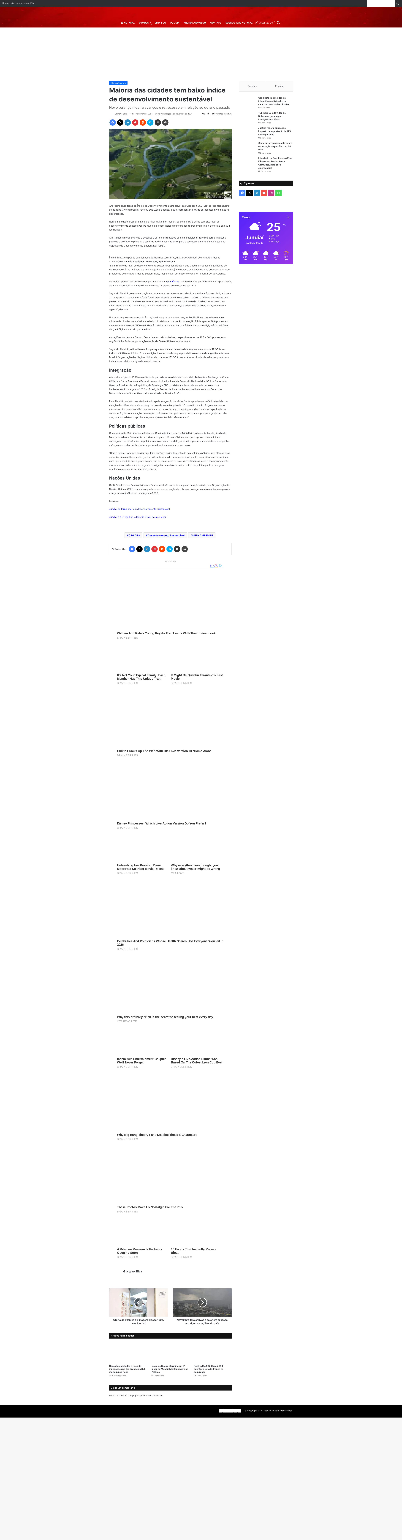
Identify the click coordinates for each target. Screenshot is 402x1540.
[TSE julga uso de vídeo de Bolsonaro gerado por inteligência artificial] (247, 117)
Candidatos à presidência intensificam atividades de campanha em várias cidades (273, 101)
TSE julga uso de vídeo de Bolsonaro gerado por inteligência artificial (272, 116)
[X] (120, 122)
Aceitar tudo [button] (390, 1534)
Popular (279, 86)
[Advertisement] (201, 54)
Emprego (160, 22)
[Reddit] (143, 122)
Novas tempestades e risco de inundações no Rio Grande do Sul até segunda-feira (127, 1377)
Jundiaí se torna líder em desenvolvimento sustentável (139, 516)
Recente (252, 86)
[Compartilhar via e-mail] (158, 122)
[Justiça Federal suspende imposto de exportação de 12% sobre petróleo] (247, 132)
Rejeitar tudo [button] (372, 1534)
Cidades (144, 22)
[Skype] (150, 122)
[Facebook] (112, 122)
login (132, 1403)
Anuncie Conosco (195, 22)
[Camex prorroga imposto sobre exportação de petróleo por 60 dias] (247, 147)
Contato (215, 22)
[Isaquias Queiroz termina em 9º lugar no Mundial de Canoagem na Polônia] (170, 1360)
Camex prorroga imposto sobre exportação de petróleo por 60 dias (275, 146)
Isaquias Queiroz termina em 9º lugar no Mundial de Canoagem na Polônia (170, 1377)
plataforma (173, 289)
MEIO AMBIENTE (202, 543)
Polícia (174, 22)
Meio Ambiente (118, 83)
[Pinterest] (135, 122)
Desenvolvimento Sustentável (166, 543)
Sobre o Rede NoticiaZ (239, 22)
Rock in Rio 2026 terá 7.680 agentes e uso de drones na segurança (208, 1377)
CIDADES (134, 543)
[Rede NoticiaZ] (201, 13)
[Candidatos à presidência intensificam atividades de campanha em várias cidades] (247, 102)
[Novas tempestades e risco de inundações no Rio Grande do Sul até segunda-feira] (128, 1360)
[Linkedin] (128, 122)
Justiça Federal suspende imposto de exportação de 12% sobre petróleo (274, 131)
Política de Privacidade (34, 1536)
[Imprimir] (165, 122)
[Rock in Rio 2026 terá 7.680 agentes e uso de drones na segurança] (213, 1360)
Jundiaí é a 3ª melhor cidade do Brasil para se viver (137, 524)
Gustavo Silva (121, 114)
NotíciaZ (129, 22)
